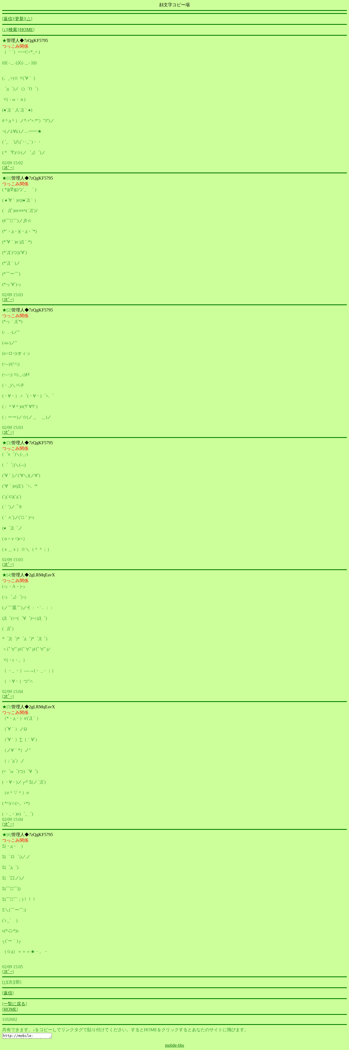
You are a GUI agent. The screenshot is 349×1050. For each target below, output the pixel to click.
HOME (26, 29)
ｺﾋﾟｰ (8, 167)
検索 (12, 29)
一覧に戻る (14, 1003)
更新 (19, 18)
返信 (8, 18)
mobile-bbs (174, 1045)
